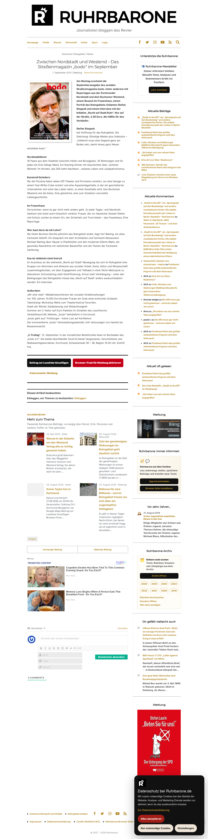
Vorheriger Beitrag (52, 549)
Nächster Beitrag (102, 549)
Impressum (36, 821)
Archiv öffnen (159, 575)
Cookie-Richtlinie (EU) (88, 821)
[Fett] (41, 648)
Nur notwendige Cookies (155, 828)
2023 (174, 583)
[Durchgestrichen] (54, 648)
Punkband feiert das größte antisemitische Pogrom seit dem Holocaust (158, 135)
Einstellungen (186, 828)
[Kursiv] (45, 648)
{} (75, 648)
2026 (144, 583)
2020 (164, 590)
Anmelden (122, 628)
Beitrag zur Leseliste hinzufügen (49, 362)
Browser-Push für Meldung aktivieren (98, 362)
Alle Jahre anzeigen (150, 605)
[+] (79, 648)
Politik (46, 42)
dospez (32, 539)
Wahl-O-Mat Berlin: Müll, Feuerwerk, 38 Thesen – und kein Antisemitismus (160, 223)
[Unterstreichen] (50, 648)
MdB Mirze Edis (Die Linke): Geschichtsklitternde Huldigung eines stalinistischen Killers (160, 252)
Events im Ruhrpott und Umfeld (46, 813)
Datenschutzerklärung (59, 821)
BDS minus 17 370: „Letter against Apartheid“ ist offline (160, 657)
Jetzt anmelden (159, 89)
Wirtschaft (71, 42)
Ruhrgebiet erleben (78, 813)
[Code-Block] (71, 648)
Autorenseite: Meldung (44, 373)
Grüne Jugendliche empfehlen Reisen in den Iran (159, 517)
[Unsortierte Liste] (62, 648)
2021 (154, 590)
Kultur (84, 42)
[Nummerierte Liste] (58, 648)
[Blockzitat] (67, 648)
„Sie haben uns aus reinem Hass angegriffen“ (158, 153)
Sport (95, 42)
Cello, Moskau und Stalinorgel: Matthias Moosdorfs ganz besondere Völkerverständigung (160, 145)
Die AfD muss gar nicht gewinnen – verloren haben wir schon (161, 303)
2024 (164, 583)
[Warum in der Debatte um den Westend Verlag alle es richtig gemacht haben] (35, 439)
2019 (174, 590)
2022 (144, 590)
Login (105, 42)
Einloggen (80, 398)
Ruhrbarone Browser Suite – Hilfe (123, 821)
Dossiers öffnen (148, 601)
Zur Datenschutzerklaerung (153, 810)
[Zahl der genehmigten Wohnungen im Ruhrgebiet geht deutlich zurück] (88, 439)
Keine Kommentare (93, 72)
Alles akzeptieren (151, 818)
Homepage (32, 42)
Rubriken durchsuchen (152, 597)
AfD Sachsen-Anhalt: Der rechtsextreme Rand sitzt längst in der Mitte (161, 167)
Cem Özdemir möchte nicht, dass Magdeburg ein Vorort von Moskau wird (159, 177)
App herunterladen (159, 481)
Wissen (57, 42)
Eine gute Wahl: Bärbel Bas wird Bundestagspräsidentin (159, 677)
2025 (154, 583)
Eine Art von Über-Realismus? (157, 160)
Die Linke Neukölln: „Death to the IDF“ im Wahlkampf (161, 387)
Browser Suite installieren (159, 488)
